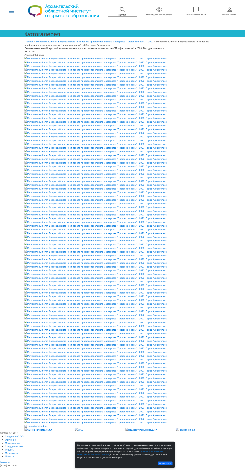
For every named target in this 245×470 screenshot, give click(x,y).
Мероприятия (12, 443)
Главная (29, 41)
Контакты (5, 462)
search (122, 9)
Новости (9, 456)
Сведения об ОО (14, 436)
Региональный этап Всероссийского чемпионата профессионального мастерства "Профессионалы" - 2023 (95, 41)
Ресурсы (9, 449)
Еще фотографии (37, 425)
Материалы (11, 453)
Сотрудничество (14, 446)
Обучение (10, 439)
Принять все (165, 463)
